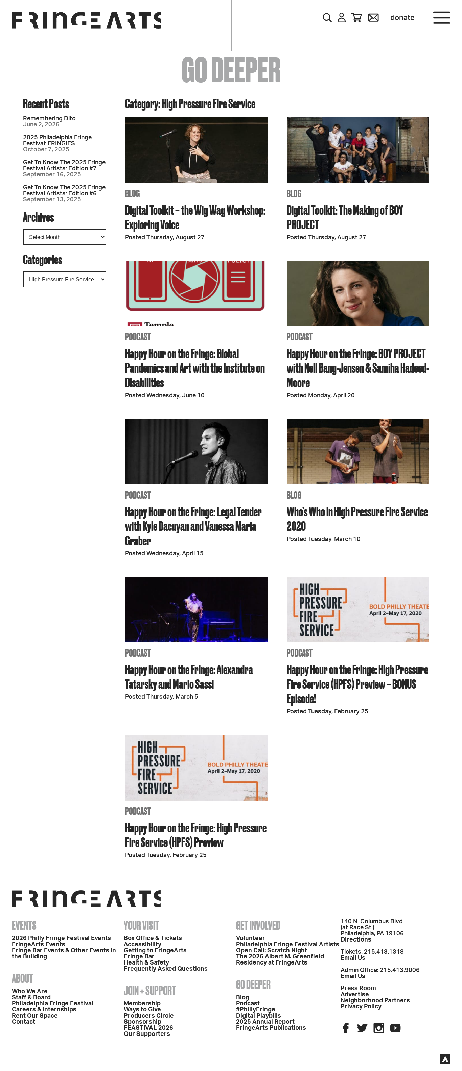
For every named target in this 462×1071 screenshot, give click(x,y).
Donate (402, 17)
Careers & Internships (44, 1010)
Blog (242, 998)
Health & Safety (146, 963)
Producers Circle (149, 1016)
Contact (23, 1022)
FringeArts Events (38, 945)
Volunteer (250, 938)
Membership (142, 1004)
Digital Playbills (258, 1016)
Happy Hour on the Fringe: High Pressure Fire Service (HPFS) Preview (196, 834)
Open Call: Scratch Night (271, 951)
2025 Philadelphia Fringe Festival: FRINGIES (57, 141)
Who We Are (30, 992)
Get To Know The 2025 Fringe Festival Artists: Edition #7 (64, 166)
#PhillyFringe (255, 1010)
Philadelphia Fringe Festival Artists (287, 945)
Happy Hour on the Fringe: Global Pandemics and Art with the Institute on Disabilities (195, 367)
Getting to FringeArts (155, 951)
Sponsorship (142, 1022)
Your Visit (141, 925)
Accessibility (142, 945)
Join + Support (150, 990)
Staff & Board (31, 998)
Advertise (355, 995)
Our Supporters (147, 1034)
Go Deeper (253, 984)
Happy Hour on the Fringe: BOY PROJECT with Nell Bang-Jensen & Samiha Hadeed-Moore (358, 367)
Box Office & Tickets (153, 938)
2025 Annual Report (265, 1022)
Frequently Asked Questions (166, 969)
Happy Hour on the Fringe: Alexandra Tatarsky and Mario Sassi (189, 676)
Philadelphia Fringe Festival (52, 1004)
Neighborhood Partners (375, 1001)
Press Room (358, 988)
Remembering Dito (49, 119)
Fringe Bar (139, 957)
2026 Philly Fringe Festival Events (61, 938)
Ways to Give (142, 1010)
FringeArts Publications (271, 1028)
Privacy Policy (361, 1007)
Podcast (248, 1004)
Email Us (353, 958)
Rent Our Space (35, 1016)
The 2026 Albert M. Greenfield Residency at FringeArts (280, 960)
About (22, 978)
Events (24, 925)
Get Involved (258, 925)
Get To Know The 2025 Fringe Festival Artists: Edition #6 (64, 191)
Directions (356, 940)
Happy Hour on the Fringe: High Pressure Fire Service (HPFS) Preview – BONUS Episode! (357, 684)
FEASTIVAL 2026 (148, 1028)
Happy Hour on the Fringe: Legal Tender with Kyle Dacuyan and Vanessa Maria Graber (193, 526)
